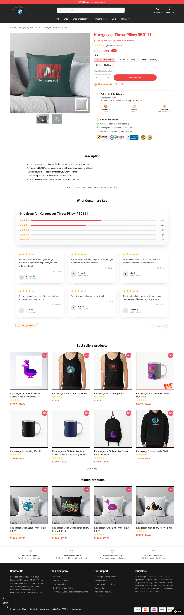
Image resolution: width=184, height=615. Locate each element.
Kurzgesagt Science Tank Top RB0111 (70, 393)
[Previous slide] (14, 73)
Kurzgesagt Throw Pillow (55, 27)
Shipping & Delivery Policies (105, 577)
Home (13, 27)
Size (96, 55)
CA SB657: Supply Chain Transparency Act (70, 592)
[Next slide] (85, 73)
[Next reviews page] (166, 326)
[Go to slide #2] (57, 119)
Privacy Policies (59, 584)
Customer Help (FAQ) (103, 592)
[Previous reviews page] (153, 326)
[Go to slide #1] (43, 119)
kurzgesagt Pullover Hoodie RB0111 (153, 451)
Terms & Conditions (61, 580)
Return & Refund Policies (104, 584)
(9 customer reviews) (115, 46)
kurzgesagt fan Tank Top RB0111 (110, 393)
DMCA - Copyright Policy (63, 588)
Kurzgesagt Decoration (30, 27)
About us (56, 577)
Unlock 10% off (5, 603)
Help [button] (179, 612)
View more (92, 469)
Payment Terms (100, 580)
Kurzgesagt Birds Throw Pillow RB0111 (154, 528)
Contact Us (99, 588)
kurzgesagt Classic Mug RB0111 (25, 451)
